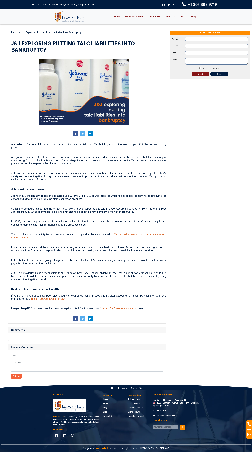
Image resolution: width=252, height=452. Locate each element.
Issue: (174, 59)
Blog (193, 16)
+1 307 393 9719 (164, 410)
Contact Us (136, 388)
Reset (219, 74)
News (14, 32)
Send (200, 74)
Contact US (154, 16)
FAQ (183, 16)
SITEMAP (164, 448)
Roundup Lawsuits (136, 416)
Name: (175, 39)
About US (171, 16)
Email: (174, 53)
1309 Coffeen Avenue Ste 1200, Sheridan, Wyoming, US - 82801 (64, 4)
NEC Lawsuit (134, 403)
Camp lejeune (134, 412)
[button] (75, 133)
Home (116, 16)
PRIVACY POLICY (149, 448)
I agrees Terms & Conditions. (211, 68)
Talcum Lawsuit (135, 399)
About (105, 403)
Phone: (175, 46)
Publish (16, 376)
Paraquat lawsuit (135, 407)
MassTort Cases (134, 16)
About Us (124, 388)
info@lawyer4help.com (166, 415)
